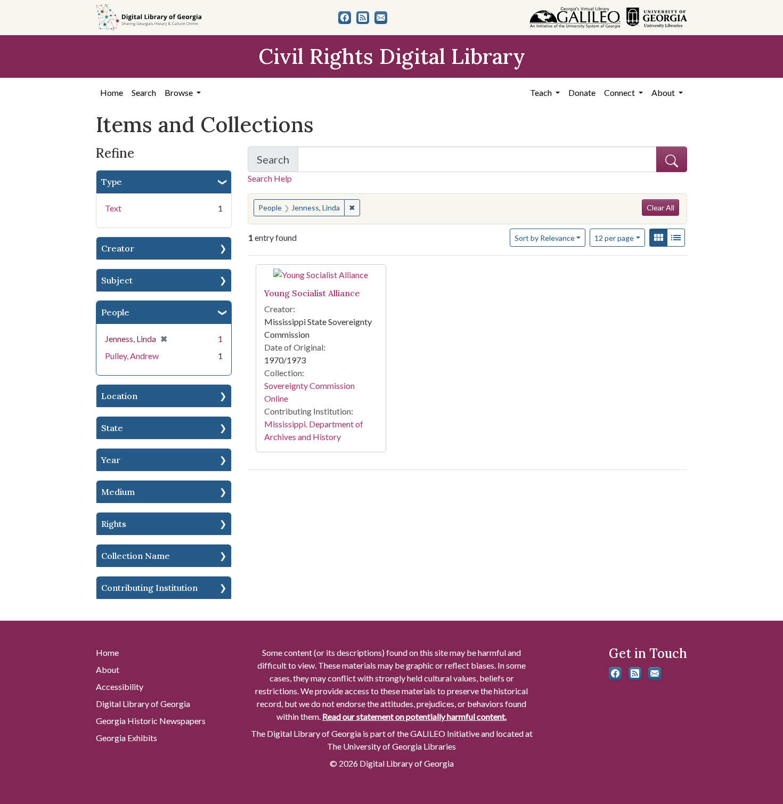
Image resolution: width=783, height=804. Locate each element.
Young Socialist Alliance (312, 293)
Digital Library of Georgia (143, 704)
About (107, 669)
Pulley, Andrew (132, 356)
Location (119, 396)
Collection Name (135, 555)
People (115, 312)
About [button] (663, 92)
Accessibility (119, 686)
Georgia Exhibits (126, 738)
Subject (117, 280)
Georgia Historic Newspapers (151, 721)
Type (111, 181)
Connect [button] (620, 92)
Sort (545, 237)
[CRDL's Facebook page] (344, 17)
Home (111, 92)
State (112, 428)
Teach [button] (541, 92)
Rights (113, 523)
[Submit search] (671, 159)
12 (614, 237)
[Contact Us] (380, 17)
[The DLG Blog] (362, 17)
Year (110, 459)
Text (113, 208)
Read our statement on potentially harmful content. (414, 716)
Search (144, 92)
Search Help (270, 178)
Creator (117, 248)
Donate (582, 92)
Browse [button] (179, 92)
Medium (118, 491)
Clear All (660, 207)
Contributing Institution (149, 587)
